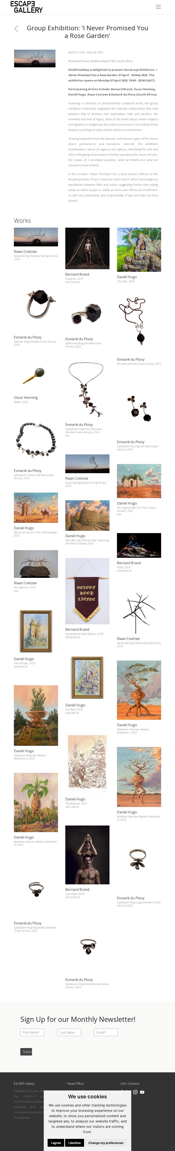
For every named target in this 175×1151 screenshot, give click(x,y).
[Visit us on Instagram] (135, 1092)
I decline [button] (75, 1143)
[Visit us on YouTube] (142, 1092)
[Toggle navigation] (158, 7)
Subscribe (27, 1051)
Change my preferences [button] (105, 1143)
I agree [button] (56, 1143)
